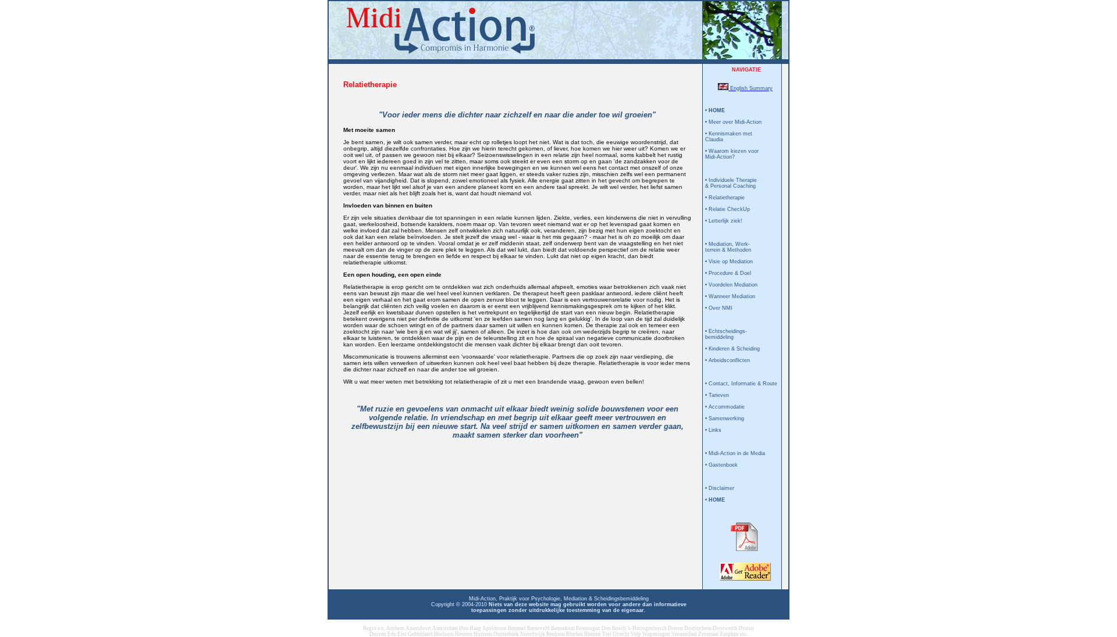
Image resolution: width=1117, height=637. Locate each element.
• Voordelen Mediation (731, 285)
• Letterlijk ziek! (723, 221)
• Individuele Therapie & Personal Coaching (731, 183)
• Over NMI (718, 308)
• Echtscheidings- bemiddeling (726, 334)
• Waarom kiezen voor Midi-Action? (732, 154)
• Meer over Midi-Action (733, 122)
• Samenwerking (724, 418)
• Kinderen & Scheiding (732, 349)
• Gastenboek (721, 465)
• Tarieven (717, 395)
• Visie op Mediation (729, 261)
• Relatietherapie (725, 198)
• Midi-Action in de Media (735, 453)
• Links (713, 430)
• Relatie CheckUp (727, 209)
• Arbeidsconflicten (727, 360)
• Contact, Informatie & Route (741, 384)
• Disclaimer (719, 488)
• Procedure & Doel (728, 273)
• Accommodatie (725, 407)
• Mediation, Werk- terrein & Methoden (728, 247)
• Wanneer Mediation (730, 296)
